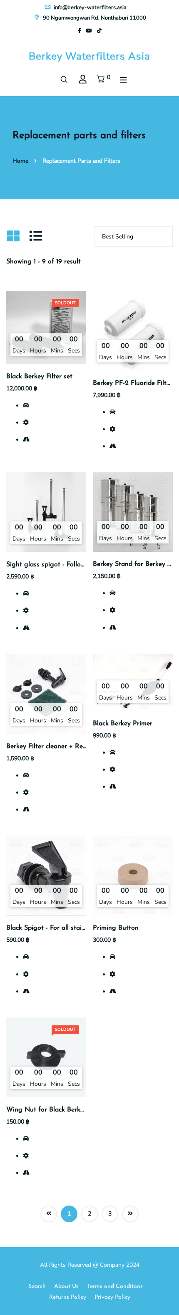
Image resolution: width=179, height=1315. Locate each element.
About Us (66, 1286)
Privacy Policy (112, 1297)
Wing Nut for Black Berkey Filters (56, 1110)
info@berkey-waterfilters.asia (89, 7)
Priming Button (116, 928)
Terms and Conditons (115, 1286)
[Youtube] (89, 30)
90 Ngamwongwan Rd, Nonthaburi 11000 (94, 18)
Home (20, 161)
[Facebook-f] (79, 30)
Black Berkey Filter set (39, 376)
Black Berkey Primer (122, 723)
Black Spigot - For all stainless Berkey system (73, 928)
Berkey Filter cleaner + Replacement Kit (65, 746)
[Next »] (130, 1214)
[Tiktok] (99, 30)
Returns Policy (67, 1297)
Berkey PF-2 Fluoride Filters (134, 383)
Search (37, 1286)
